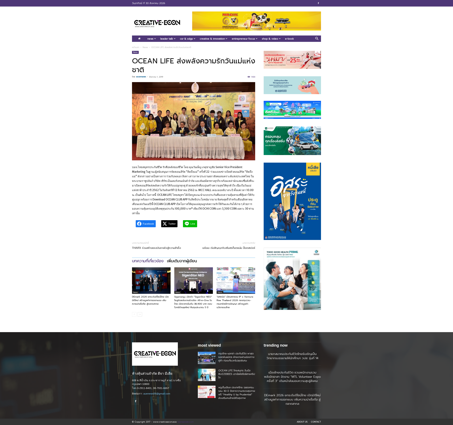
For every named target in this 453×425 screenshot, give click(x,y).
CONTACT (316, 421)
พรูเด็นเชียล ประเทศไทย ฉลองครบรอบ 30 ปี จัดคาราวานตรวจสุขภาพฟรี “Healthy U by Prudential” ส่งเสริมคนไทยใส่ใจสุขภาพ (236, 393)
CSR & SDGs (186, 38)
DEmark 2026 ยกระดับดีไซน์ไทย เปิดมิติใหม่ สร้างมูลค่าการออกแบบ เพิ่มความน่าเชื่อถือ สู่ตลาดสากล (150, 300)
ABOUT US (302, 421)
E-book (289, 38)
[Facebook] (318, 3)
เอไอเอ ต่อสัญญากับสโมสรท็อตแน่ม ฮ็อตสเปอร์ (228, 248)
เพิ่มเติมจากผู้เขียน (182, 261)
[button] (316, 39)
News (150, 38)
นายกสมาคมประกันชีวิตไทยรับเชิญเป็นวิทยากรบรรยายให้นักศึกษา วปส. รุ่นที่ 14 (292, 356)
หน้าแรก (135, 47)
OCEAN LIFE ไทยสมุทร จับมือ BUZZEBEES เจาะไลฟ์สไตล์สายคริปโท (236, 374)
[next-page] (140, 314)
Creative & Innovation (212, 38)
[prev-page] (134, 314)
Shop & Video (270, 38)
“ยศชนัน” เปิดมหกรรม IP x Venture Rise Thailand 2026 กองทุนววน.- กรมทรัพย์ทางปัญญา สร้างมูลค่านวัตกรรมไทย (235, 302)
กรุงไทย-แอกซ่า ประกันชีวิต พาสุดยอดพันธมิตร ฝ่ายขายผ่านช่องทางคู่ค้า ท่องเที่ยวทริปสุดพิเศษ (236, 357)
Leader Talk (166, 38)
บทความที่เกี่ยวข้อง (148, 261)
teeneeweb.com (185, 421)
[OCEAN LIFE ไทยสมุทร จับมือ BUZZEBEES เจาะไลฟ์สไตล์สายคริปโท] (207, 375)
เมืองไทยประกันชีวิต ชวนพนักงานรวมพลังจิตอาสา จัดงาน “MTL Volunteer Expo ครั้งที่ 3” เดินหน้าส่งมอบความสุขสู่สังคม (292, 376)
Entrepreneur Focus (243, 38)
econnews (141, 76)
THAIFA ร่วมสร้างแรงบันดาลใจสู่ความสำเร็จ (156, 248)
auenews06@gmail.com (156, 393)
